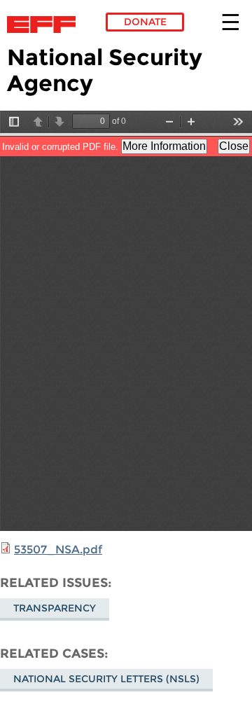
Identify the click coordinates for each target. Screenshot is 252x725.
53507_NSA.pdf (58, 549)
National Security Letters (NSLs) (106, 678)
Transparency (54, 608)
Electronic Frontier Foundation (45, 24)
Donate (145, 21)
